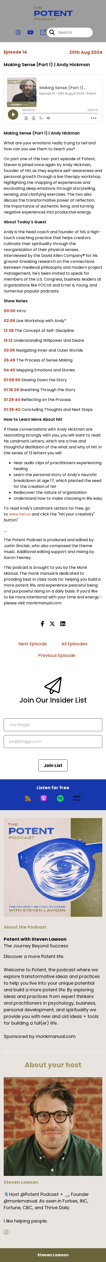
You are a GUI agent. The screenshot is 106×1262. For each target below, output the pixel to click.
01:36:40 (12, 409)
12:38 (9, 330)
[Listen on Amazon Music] (77, 798)
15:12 (8, 340)
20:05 (9, 350)
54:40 (9, 370)
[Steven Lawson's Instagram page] (9, 1232)
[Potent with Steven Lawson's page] (40, 32)
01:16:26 (11, 390)
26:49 (9, 360)
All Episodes (74, 644)
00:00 (10, 311)
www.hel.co (20, 514)
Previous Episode (56, 655)
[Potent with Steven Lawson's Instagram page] (18, 32)
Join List (53, 765)
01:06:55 (12, 380)
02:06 (9, 321)
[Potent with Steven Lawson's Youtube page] (27, 32)
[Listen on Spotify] (60, 798)
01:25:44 (12, 399)
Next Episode (32, 644)
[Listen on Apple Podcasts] (43, 798)
